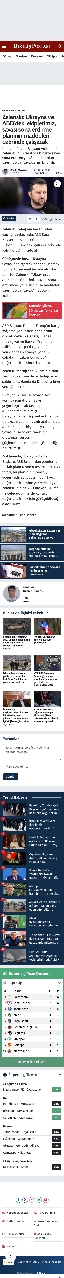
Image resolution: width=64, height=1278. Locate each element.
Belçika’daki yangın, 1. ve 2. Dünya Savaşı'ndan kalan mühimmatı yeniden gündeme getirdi (16, 642)
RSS (10, 1262)
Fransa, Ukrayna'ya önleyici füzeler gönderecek (44, 639)
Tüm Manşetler (15, 1234)
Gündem (21, 56)
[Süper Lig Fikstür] (59, 1075)
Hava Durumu (46, 1212)
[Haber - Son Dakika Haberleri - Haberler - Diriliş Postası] (31, 46)
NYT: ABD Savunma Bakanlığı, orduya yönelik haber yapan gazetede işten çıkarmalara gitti (45, 679)
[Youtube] (46, 1200)
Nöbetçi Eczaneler (17, 1212)
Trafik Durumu (15, 1221)
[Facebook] (19, 1200)
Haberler (8, 110)
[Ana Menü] (4, 46)
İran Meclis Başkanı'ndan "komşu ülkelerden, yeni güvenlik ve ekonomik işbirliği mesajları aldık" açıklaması (16, 717)
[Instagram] (32, 1200)
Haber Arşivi (14, 1246)
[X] (25, 1200)
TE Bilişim (41, 1273)
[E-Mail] (26, 599)
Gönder (11, 777)
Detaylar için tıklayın (32, 1062)
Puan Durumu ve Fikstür (46, 1223)
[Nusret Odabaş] (11, 593)
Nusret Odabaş (33, 591)
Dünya (7, 56)
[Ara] (60, 46)
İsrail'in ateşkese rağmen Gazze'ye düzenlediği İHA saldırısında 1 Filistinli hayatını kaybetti (46, 715)
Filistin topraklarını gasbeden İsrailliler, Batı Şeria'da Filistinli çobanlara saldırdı (15, 678)
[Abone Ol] (52, 219)
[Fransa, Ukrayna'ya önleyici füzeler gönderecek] (47, 626)
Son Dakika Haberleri (42, 1235)
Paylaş (10, 218)
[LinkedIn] (39, 1200)
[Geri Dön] (10, 1257)
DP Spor (52, 56)
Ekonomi (36, 56)
